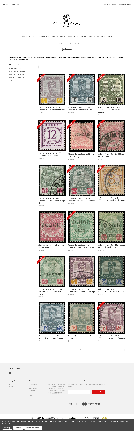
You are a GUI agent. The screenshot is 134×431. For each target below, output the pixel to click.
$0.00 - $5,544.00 (15, 68)
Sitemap (11, 386)
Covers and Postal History (92, 36)
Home (55, 44)
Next (122, 350)
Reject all (18, 427)
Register (122, 5)
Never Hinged (58, 36)
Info (110, 36)
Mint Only (43, 36)
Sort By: (42, 67)
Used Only (72, 36)
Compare (51, 88)
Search (107, 5)
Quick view (52, 85)
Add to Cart (52, 184)
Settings (7, 427)
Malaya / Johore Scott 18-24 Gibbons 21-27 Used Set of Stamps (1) (51, 200)
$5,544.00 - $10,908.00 (17, 71)
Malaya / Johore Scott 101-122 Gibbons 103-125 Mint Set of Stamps (109, 109)
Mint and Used (28, 36)
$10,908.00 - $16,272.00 (17, 74)
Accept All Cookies (33, 427)
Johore (79, 44)
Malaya (72, 44)
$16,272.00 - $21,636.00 (17, 77)
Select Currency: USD (11, 5)
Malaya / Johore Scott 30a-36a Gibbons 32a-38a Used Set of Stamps (50, 291)
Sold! (52, 92)
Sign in (114, 5)
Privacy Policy (6, 423)
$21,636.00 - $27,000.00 (17, 80)
